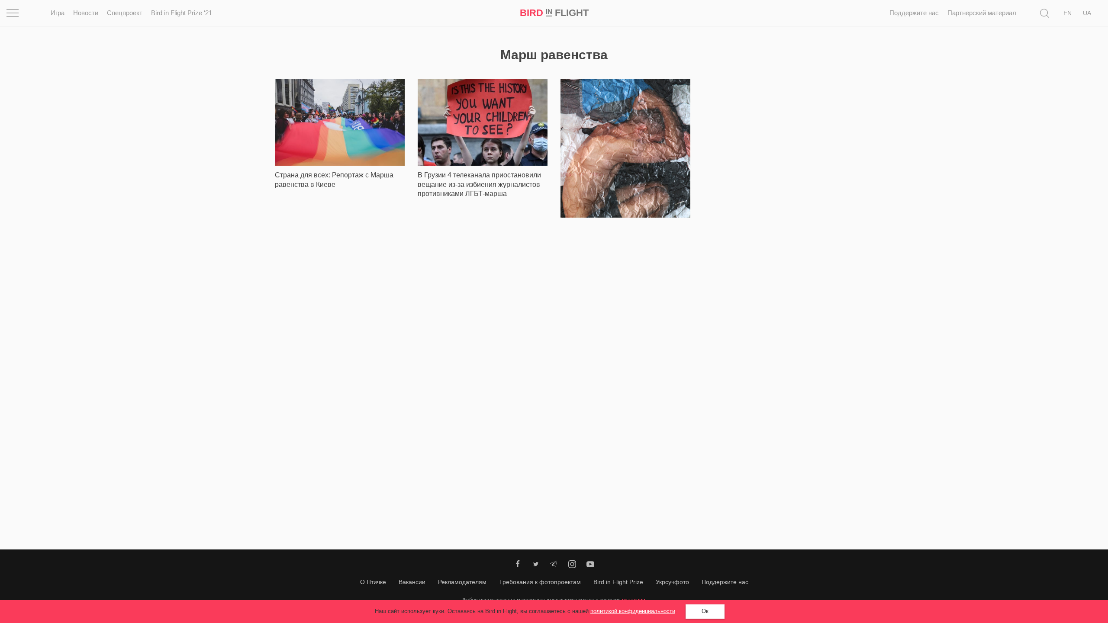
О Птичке (373, 581)
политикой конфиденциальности (632, 611)
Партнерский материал (981, 12)
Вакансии (412, 581)
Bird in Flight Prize (618, 581)
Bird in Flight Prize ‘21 (181, 12)
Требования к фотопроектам (540, 581)
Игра (57, 12)
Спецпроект (124, 12)
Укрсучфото (672, 581)
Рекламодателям (462, 581)
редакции (633, 599)
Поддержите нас (914, 12)
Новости (85, 12)
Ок (705, 611)
